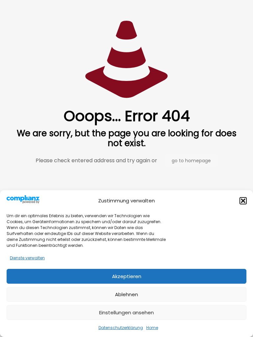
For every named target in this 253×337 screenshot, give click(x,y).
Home (152, 327)
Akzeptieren (126, 276)
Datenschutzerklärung (120, 327)
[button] (243, 200)
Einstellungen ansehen (126, 312)
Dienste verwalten (27, 258)
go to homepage (191, 160)
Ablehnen (126, 294)
